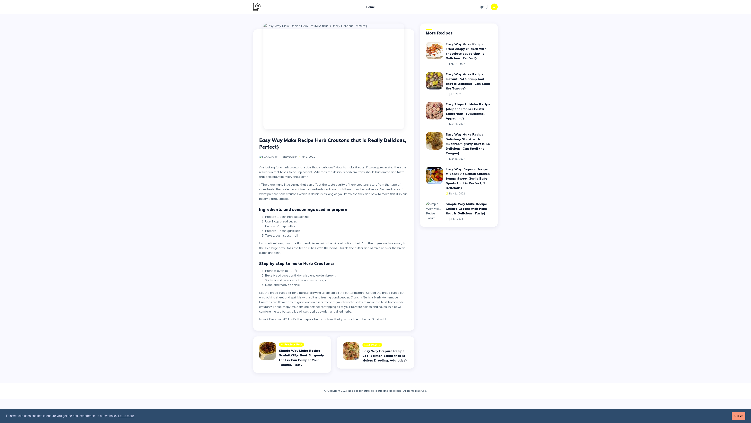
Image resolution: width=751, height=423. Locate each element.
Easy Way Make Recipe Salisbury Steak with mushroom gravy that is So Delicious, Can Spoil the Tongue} (468, 143)
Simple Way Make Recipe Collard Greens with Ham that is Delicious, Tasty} (466, 208)
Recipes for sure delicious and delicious (374, 390)
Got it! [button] (738, 416)
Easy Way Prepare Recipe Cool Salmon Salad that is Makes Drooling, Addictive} (384, 355)
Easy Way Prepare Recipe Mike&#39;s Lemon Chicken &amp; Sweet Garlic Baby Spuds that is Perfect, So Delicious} (468, 178)
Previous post (293, 344)
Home (370, 7)
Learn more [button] (126, 416)
